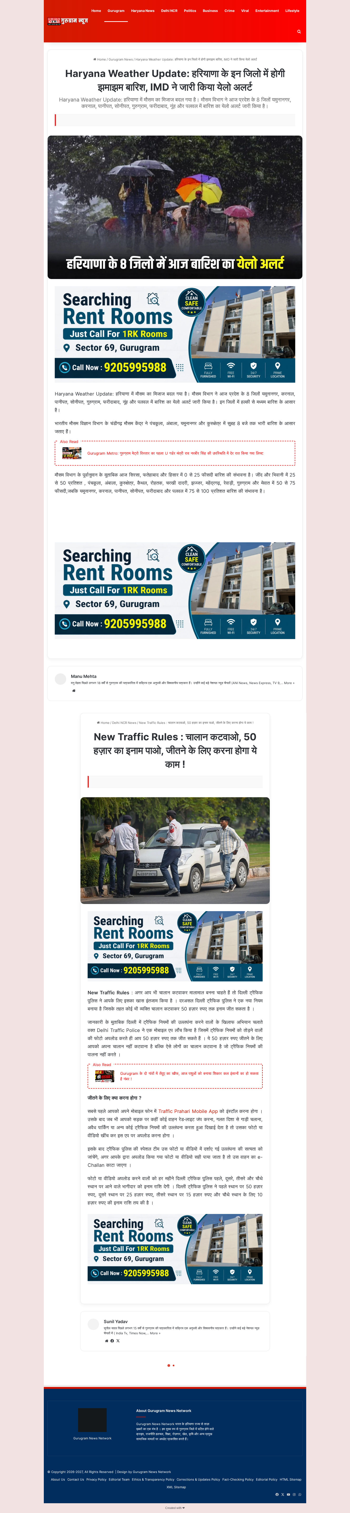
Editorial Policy (266, 1479)
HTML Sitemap (290, 1479)
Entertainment (267, 11)
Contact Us (75, 1479)
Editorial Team (119, 1479)
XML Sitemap (176, 1487)
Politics (190, 11)
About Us (58, 1479)
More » (289, 683)
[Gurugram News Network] (67, 21)
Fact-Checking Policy (238, 1479)
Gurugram (116, 11)
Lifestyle (292, 11)
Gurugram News (121, 59)
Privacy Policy (96, 1479)
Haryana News (143, 11)
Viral (245, 11)
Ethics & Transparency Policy (153, 1479)
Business (210, 11)
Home (96, 11)
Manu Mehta (83, 676)
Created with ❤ (175, 1508)
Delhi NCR (169, 11)
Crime (230, 11)
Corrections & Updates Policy (198, 1479)
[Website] (74, 691)
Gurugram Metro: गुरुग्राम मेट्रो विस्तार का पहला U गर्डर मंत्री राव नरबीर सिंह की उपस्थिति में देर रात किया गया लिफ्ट (175, 453)
